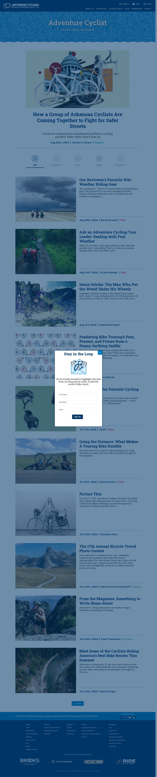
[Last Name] (77, 397)
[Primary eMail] (77, 405)
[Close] (100, 353)
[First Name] (77, 390)
